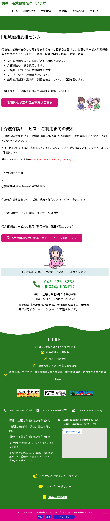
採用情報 (63, 11)
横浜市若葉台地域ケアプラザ (23, 3)
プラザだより (47, 11)
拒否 (48, 517)
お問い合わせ (78, 11)
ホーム (14, 11)
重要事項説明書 (57, 497)
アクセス (94, 11)
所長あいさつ (29, 11)
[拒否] (105, 514)
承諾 (40, 517)
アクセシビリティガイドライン (58, 476)
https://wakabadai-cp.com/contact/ (50, 159)
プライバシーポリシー (57, 486)
